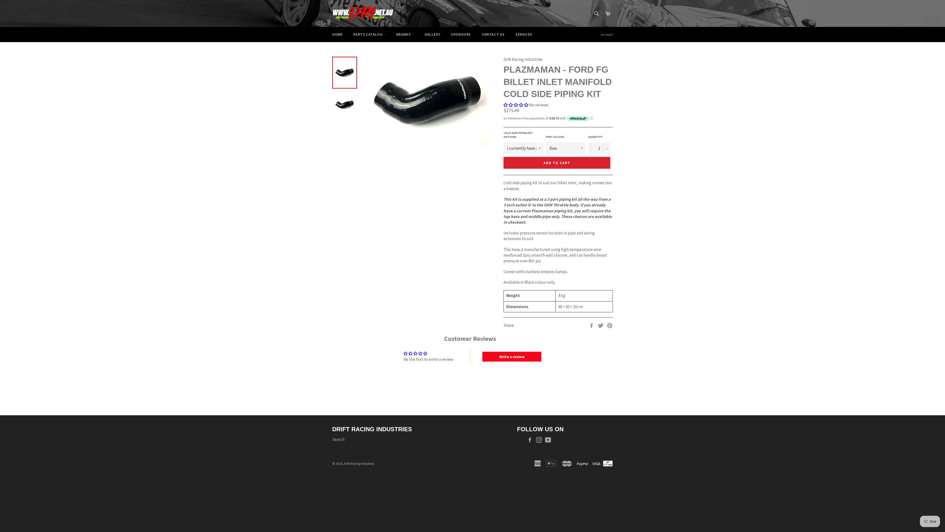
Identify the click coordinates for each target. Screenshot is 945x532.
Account (607, 34)
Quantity (595, 137)
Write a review (511, 356)
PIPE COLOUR (555, 137)
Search (338, 439)
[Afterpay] (608, 463)
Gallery (432, 34)
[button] (516, 105)
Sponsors (461, 34)
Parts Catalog (368, 34)
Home (337, 34)
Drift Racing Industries (359, 464)
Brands (404, 34)
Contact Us (493, 34)
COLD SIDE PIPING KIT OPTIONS (518, 135)
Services (523, 34)
